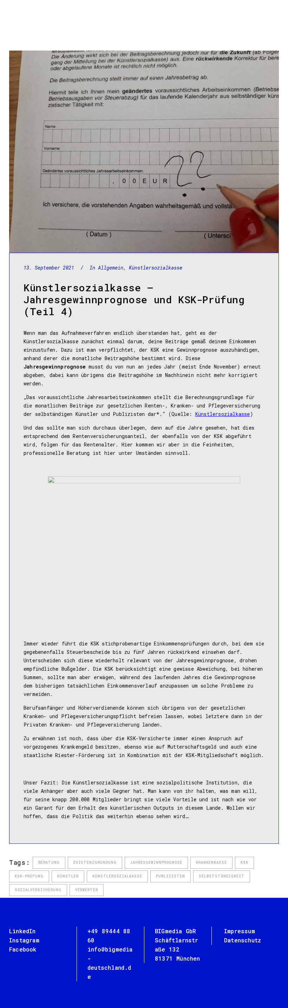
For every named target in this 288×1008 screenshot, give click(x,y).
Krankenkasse (211, 862)
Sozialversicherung (38, 890)
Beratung (49, 862)
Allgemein (110, 267)
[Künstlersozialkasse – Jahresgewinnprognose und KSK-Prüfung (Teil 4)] (144, 152)
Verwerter (86, 890)
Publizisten (170, 876)
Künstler (68, 876)
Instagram (24, 940)
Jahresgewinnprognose (156, 862)
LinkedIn (22, 931)
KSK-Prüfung (29, 876)
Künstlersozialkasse (155, 267)
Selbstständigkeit (221, 876)
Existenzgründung (95, 862)
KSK (244, 862)
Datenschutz (242, 940)
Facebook (23, 949)
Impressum (239, 931)
